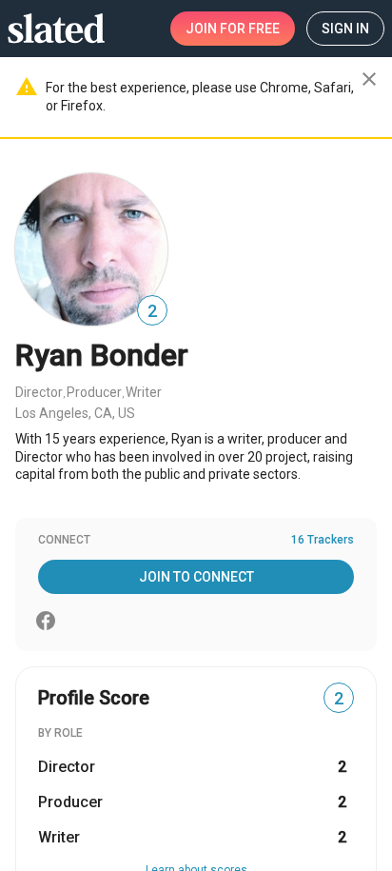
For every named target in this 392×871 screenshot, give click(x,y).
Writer (144, 392)
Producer (94, 392)
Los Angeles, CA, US (75, 413)
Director (39, 392)
